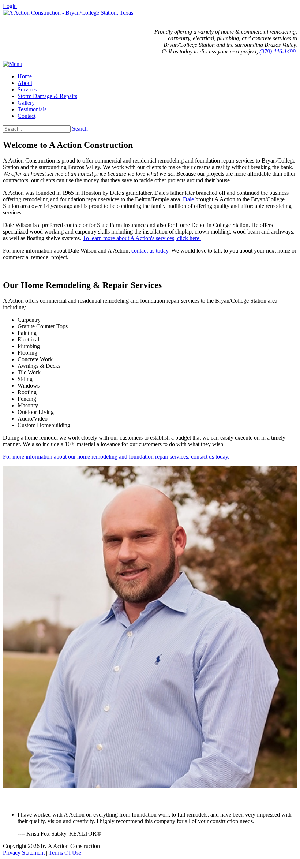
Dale (188, 199)
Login (10, 6)
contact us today (149, 250)
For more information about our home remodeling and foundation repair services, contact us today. (116, 456)
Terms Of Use (65, 852)
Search (80, 129)
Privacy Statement (24, 852)
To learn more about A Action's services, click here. (142, 238)
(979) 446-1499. (278, 51)
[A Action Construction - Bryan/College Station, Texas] (68, 13)
